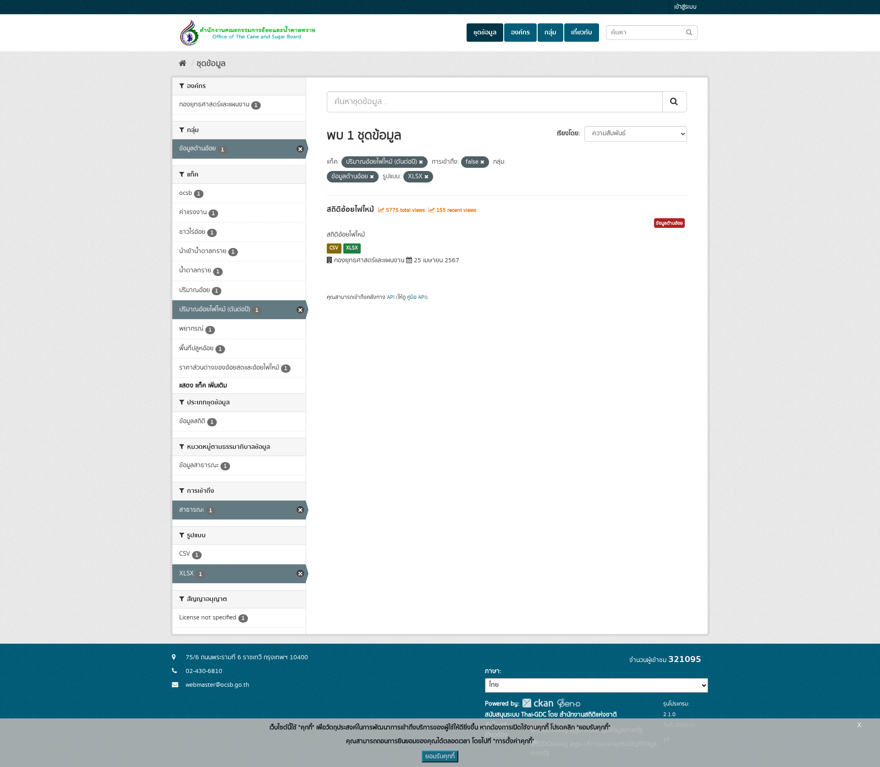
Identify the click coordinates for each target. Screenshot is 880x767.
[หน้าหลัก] (183, 64)
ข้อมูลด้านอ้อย (669, 223)
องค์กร (520, 33)
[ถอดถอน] (421, 162)
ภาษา (492, 671)
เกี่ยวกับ (581, 33)
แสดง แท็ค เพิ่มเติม (203, 385)
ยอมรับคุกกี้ (440, 756)
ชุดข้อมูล (484, 33)
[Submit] (674, 101)
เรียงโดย (567, 133)
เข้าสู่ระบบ (685, 7)
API (391, 297)
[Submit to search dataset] (689, 32)
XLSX (352, 248)
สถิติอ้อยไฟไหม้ (350, 209)
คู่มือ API (416, 297)
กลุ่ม (550, 33)
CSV (334, 248)
